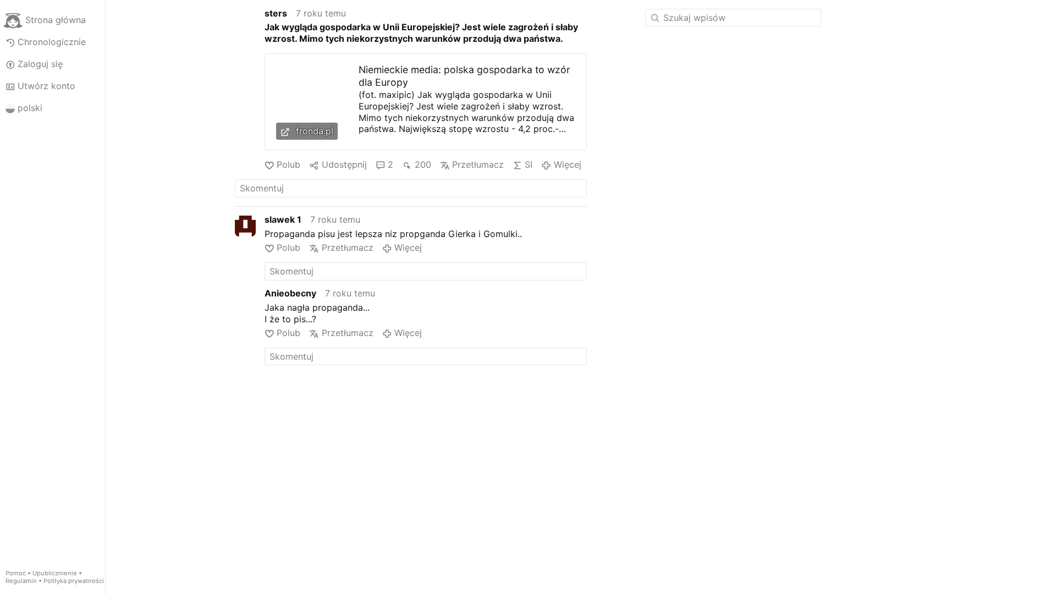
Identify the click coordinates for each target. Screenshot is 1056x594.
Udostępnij (344, 164)
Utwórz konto (46, 85)
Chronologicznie (52, 41)
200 (423, 164)
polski (30, 107)
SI (528, 164)
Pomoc (16, 573)
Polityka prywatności (73, 581)
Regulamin (21, 581)
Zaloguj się (40, 63)
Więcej (567, 164)
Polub (288, 164)
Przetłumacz (478, 164)
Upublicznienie (54, 573)
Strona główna (55, 19)
